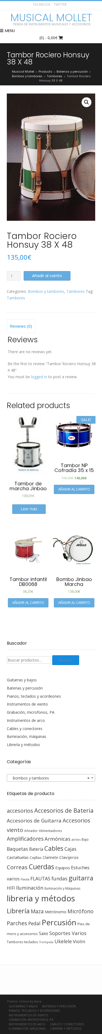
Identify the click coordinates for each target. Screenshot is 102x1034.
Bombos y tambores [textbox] (49, 778)
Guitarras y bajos (22, 679)
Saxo (43, 933)
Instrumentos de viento (27, 704)
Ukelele (63, 941)
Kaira (37, 1001)
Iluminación (29, 887)
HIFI (11, 888)
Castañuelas (18, 857)
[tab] (21, 326)
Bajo (85, 839)
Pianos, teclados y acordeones (34, 696)
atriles (76, 839)
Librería (18, 910)
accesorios (20, 810)
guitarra (81, 878)
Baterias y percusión (25, 688)
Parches (17, 923)
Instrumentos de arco (26, 720)
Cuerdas (41, 866)
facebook (41, 4)
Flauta (25, 879)
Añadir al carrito (47, 275)
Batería (36, 849)
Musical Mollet (51, 18)
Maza (37, 911)
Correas (17, 867)
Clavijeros (69, 857)
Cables (53, 848)
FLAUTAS (40, 878)
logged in (39, 376)
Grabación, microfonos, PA (30, 712)
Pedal (34, 923)
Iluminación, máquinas (26, 736)
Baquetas (17, 849)
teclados (31, 941)
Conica (24, 1001)
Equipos (62, 867)
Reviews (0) (21, 326)
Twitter (60, 4)
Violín (79, 941)
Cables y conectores (24, 728)
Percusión (59, 922)
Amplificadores (25, 838)
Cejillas (36, 857)
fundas (59, 878)
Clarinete (50, 857)
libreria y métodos (41, 898)
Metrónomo (55, 911)
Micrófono (80, 911)
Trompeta (46, 942)
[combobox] (51, 778)
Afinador (31, 830)
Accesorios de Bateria (64, 810)
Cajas (70, 849)
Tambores (75, 291)
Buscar (65, 660)
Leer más (29, 508)
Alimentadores (50, 830)
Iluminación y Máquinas (62, 888)
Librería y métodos (23, 744)
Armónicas (57, 838)
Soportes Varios (67, 933)
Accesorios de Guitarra (34, 820)
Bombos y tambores (46, 291)
